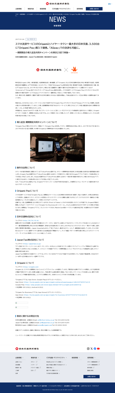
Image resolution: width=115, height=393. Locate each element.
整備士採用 (90, 370)
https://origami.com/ (31, 267)
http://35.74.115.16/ (31, 220)
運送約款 (18, 386)
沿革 (16, 373)
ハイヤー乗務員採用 (92, 364)
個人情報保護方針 (27, 386)
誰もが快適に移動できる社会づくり (55, 364)
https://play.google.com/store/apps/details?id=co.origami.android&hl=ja (53, 284)
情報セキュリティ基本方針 (40, 386)
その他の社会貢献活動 (52, 373)
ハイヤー (33, 364)
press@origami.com (45, 325)
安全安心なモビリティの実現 (53, 362)
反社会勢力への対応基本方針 (71, 386)
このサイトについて (86, 386)
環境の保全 (49, 367)
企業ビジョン (18, 362)
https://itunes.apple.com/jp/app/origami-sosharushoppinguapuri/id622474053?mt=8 (57, 282)
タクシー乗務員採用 (92, 362)
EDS (32, 370)
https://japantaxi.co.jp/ (32, 243)
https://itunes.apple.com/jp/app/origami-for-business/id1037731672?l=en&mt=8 (55, 295)
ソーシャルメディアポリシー (55, 386)
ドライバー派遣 (35, 367)
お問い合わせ (91, 376)
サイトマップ (95, 386)
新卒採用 (89, 367)
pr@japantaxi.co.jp (47, 322)
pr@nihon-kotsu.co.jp (46, 320)
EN (109, 4)
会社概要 (17, 364)
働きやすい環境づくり (52, 370)
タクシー (33, 362)
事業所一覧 (18, 367)
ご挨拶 (17, 370)
